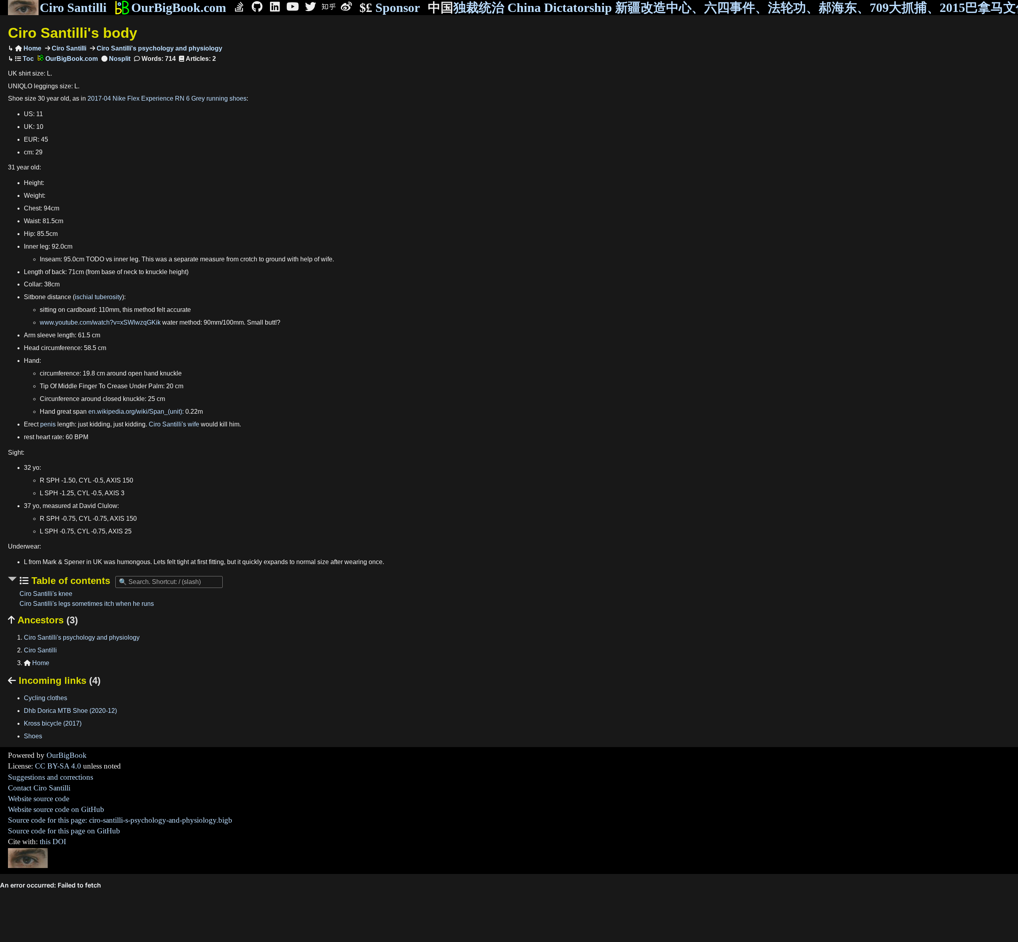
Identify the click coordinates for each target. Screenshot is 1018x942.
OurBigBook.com (178, 7)
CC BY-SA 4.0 (58, 766)
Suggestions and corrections (50, 777)
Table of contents (69, 580)
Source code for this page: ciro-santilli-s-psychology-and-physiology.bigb (120, 820)
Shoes (33, 736)
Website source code (38, 798)
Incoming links (54, 680)
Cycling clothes (45, 698)
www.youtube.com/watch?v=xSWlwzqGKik (100, 322)
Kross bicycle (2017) (53, 723)
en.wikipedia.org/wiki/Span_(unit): (136, 411)
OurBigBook (67, 755)
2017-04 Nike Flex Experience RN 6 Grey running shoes (167, 98)
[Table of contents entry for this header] (24, 58)
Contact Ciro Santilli (39, 788)
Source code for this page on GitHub (64, 831)
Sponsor (389, 7)
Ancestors (43, 620)
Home (28, 48)
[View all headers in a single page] (115, 58)
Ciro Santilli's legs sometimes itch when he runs (86, 603)
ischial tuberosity (98, 297)
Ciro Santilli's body (72, 33)
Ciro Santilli (73, 7)
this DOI (53, 841)
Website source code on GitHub (56, 809)
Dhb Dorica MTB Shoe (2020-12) (70, 710)
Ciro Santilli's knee (45, 593)
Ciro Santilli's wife (174, 424)
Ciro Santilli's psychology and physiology (158, 48)
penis (48, 424)
